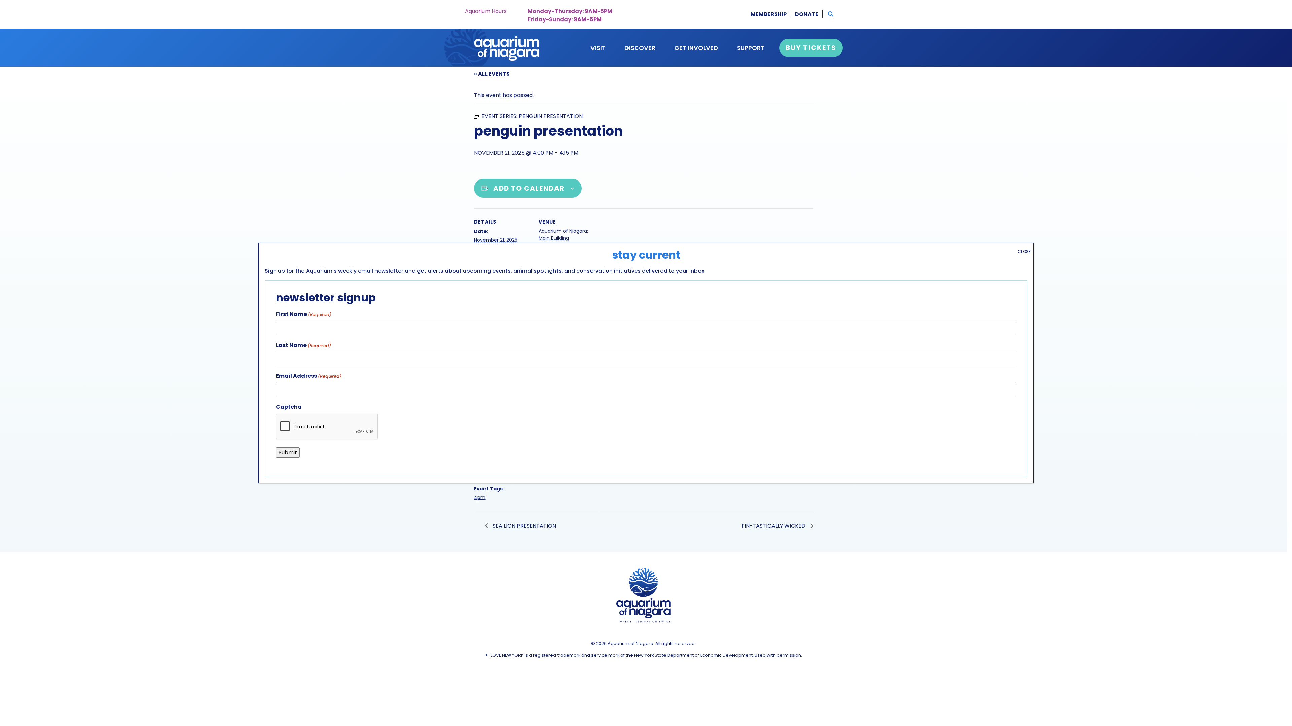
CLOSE (1024, 251)
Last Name (303, 345)
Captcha (289, 407)
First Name (303, 314)
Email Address (309, 376)
